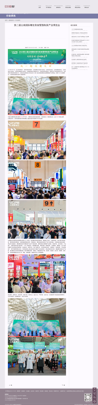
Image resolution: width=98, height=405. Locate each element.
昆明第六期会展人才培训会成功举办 (80, 33)
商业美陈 (41, 391)
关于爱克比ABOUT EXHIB (10, 391)
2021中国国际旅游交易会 (77, 29)
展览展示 (23, 391)
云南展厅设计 (63, 391)
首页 (40, 7)
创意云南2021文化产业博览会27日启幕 (80, 36)
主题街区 (46, 391)
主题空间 (37, 391)
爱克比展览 (68, 7)
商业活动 (51, 391)
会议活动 (32, 391)
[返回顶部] (94, 401)
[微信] (94, 397)
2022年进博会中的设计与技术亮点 (79, 45)
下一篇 (63, 385)
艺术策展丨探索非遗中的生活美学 (79, 59)
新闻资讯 (58, 7)
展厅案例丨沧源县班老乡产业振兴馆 (80, 63)
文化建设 (28, 391)
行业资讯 (17, 20)
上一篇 (10, 385)
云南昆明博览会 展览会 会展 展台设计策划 (75, 391)
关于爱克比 (48, 7)
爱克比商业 (77, 7)
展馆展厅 (19, 391)
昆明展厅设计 (56, 391)
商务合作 (87, 7)
